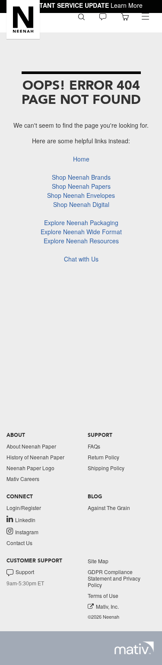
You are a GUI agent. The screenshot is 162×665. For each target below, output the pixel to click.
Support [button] (25, 571)
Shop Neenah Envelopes (81, 195)
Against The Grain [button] (109, 507)
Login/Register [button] (23, 507)
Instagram (26, 531)
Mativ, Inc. (107, 606)
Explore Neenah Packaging (81, 222)
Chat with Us (81, 259)
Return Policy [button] (103, 457)
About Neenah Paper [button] (31, 446)
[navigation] (145, 16)
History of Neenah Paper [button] (35, 457)
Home (81, 159)
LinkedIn (25, 519)
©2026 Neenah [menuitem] (103, 617)
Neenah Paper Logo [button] (30, 468)
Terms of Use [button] (103, 595)
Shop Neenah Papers (81, 186)
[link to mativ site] (134, 647)
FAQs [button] (94, 446)
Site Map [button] (98, 561)
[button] (23, 19)
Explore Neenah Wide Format (81, 231)
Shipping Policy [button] (106, 468)
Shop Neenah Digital (81, 204)
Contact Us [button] (19, 542)
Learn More (127, 5)
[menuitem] (81, 16)
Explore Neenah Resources (81, 240)
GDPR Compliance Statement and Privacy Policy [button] (114, 578)
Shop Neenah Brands (81, 177)
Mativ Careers (22, 478)
